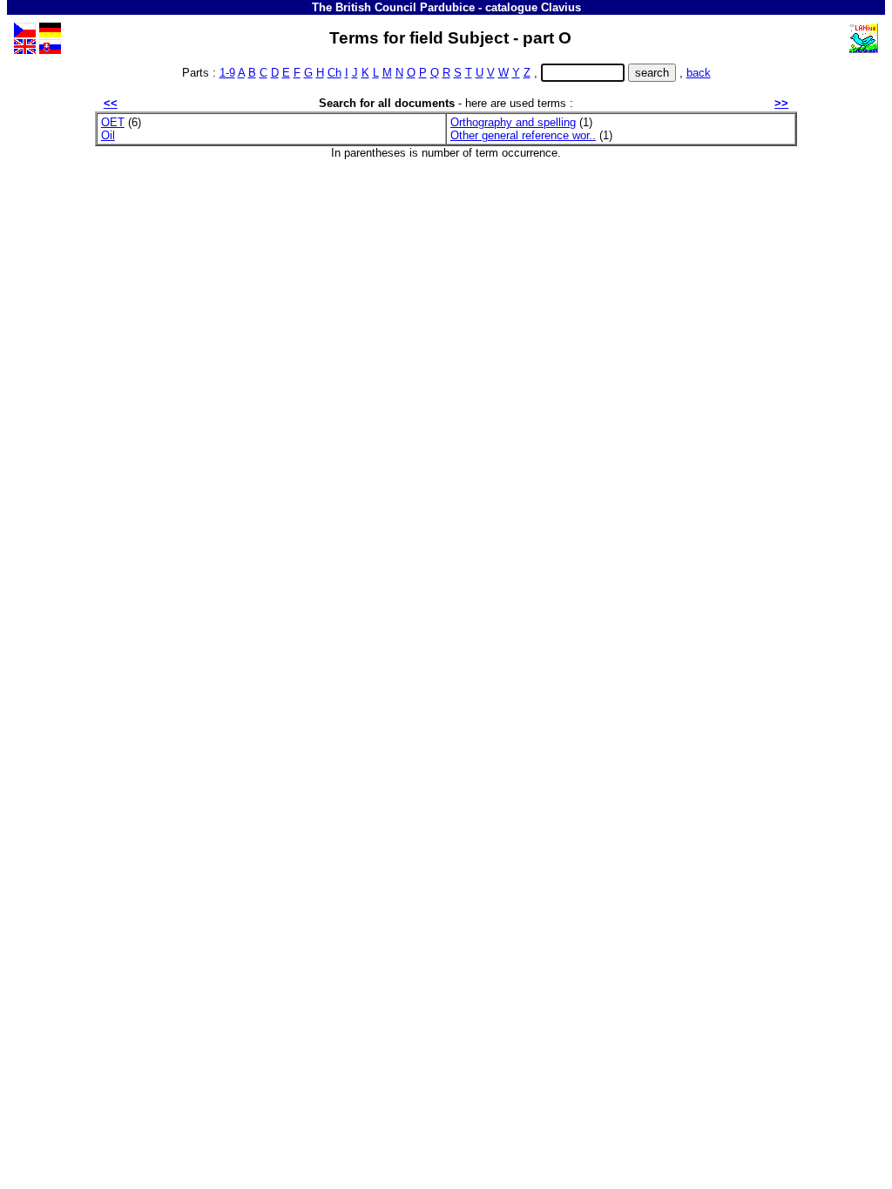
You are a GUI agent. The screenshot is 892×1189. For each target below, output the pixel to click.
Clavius (561, 7)
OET (113, 122)
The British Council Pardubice (393, 7)
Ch (334, 72)
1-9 (227, 72)
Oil (108, 135)
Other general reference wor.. (523, 135)
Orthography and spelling (513, 122)
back (698, 72)
